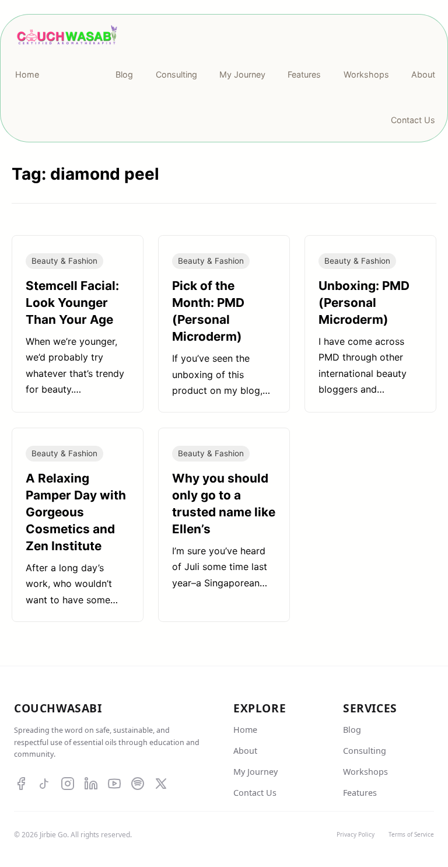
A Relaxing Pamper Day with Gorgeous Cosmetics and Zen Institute (76, 512)
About (245, 750)
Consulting (364, 750)
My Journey (255, 771)
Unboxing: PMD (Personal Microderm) (364, 302)
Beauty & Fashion (64, 260)
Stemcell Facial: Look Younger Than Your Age (72, 302)
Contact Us (254, 792)
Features (360, 792)
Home (245, 729)
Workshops (365, 771)
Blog (352, 729)
